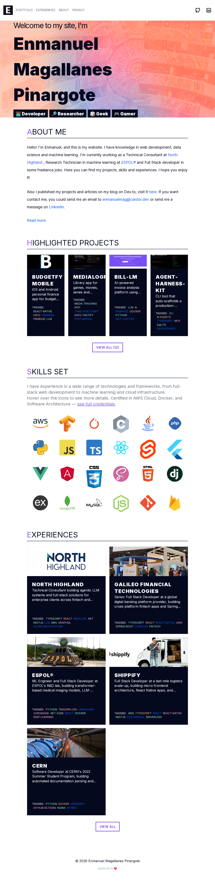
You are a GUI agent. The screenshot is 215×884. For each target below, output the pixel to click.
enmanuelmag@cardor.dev (125, 199)
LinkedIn (56, 207)
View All (108, 827)
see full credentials (96, 403)
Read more (36, 220)
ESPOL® (128, 162)
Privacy (78, 10)
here (152, 192)
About (64, 10)
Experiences (45, 10)
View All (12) (107, 347)
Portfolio (24, 10)
